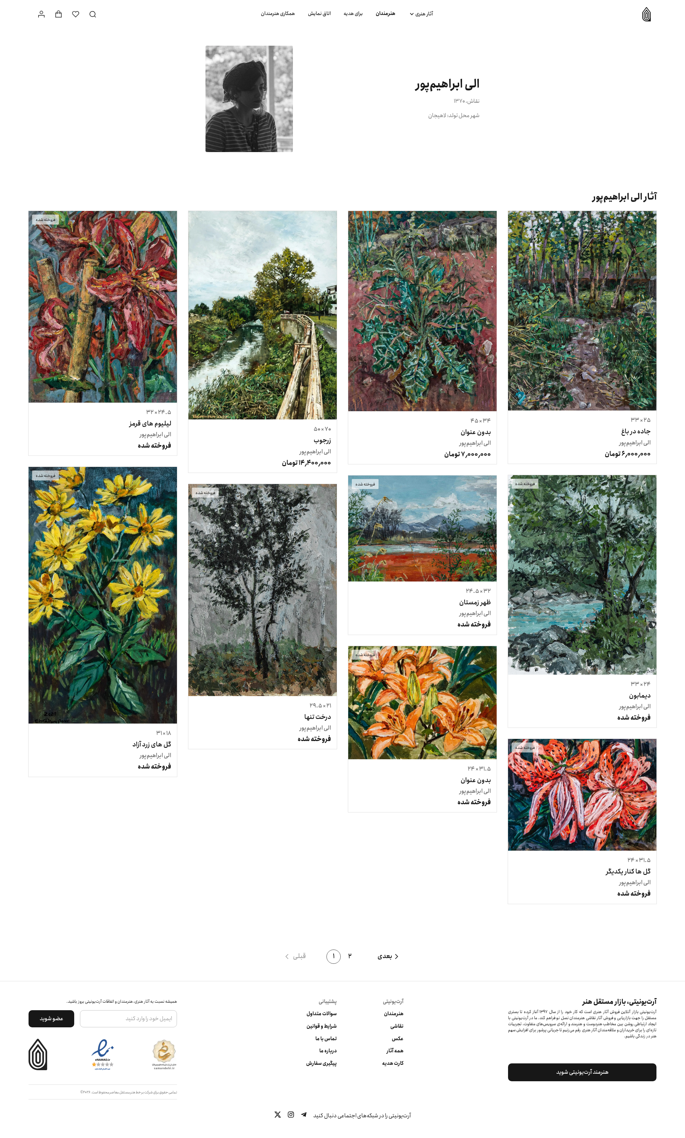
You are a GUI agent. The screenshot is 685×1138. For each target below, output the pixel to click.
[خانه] (644, 14)
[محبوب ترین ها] (75, 14)
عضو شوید (52, 1018)
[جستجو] (93, 14)
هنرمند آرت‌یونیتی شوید (582, 1072)
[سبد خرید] (58, 14)
